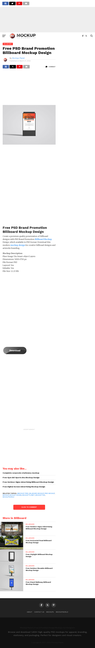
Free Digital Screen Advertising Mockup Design (24, 487)
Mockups (50, 612)
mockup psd (40, 495)
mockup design (16, 495)
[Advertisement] (47, 16)
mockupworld (8, 497)
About (29, 612)
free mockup (49, 493)
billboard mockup (36, 493)
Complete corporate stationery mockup (21, 473)
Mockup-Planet (18, 58)
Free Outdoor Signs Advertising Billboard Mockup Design (28, 482)
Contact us (39, 612)
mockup (6, 495)
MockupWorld (62, 612)
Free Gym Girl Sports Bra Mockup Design (21, 478)
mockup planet (28, 495)
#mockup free (22, 493)
